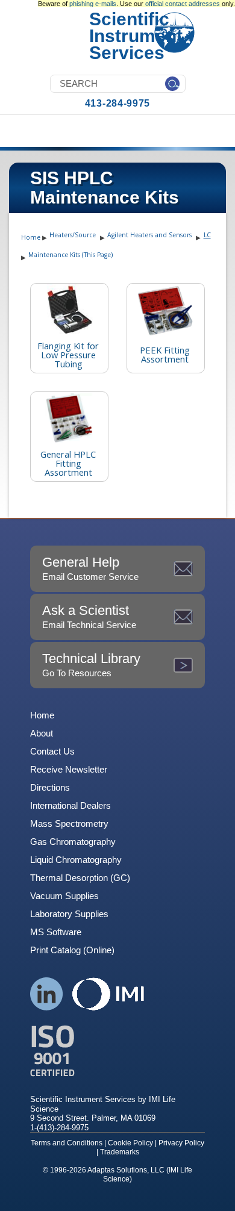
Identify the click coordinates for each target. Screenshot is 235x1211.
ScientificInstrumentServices (136, 36)
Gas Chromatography (73, 841)
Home (30, 237)
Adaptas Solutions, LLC (125, 1170)
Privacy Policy (181, 1143)
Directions (50, 787)
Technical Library (91, 664)
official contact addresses (182, 3)
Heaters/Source (72, 235)
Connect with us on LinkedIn (46, 993)
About (41, 733)
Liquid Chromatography (76, 860)
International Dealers (70, 805)
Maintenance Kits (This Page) (70, 255)
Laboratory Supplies (69, 914)
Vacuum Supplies (64, 896)
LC (207, 235)
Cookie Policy (130, 1143)
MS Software (55, 932)
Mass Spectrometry (69, 823)
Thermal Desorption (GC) (80, 878)
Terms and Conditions (66, 1143)
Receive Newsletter (68, 769)
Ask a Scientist (89, 616)
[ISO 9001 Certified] (117, 1051)
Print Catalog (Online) (72, 950)
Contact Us (52, 751)
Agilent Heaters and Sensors (149, 235)
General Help (90, 568)
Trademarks (119, 1152)
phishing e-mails (92, 3)
